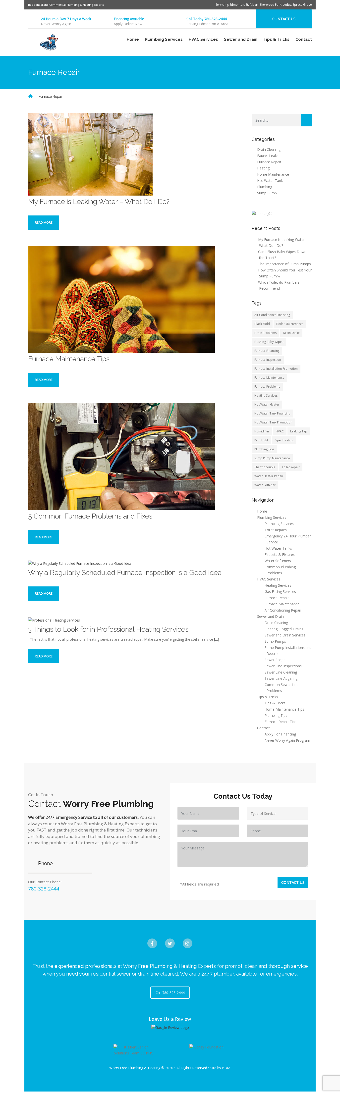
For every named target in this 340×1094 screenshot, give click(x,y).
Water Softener (265, 485)
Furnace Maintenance (269, 377)
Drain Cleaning (269, 149)
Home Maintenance (273, 174)
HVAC (280, 431)
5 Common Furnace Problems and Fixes (90, 516)
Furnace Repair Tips (280, 721)
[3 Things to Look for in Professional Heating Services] (54, 619)
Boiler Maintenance (289, 324)
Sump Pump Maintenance (272, 458)
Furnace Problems (267, 386)
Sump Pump (267, 193)
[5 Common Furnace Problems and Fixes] (121, 456)
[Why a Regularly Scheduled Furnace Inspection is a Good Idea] (79, 563)
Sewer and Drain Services (285, 635)
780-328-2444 (43, 888)
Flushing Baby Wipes (268, 342)
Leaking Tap (298, 431)
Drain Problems (265, 333)
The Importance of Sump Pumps (284, 263)
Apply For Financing (280, 734)
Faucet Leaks (268, 155)
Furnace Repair (269, 161)
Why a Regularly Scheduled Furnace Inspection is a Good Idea (125, 573)
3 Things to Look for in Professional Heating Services (108, 629)
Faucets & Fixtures (280, 554)
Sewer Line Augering (281, 678)
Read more (44, 222)
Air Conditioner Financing (272, 315)
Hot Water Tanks (278, 548)
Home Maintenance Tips (284, 709)
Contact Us (283, 18)
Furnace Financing (267, 351)
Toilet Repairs (276, 529)
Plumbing (264, 186)
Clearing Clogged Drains (284, 628)
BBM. (226, 1067)
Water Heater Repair (268, 476)
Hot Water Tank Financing (272, 413)
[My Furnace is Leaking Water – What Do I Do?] (90, 153)
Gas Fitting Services (280, 591)
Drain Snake (291, 333)
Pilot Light (261, 440)
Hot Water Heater (266, 404)
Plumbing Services (279, 523)
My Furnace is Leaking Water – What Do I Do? (99, 202)
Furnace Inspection (267, 360)
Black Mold (262, 324)
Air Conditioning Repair (283, 610)
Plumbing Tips (264, 449)
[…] (216, 639)
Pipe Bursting (284, 440)
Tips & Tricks (275, 703)
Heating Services (266, 395)
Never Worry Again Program (287, 740)
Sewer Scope (275, 659)
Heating (263, 168)
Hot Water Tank (270, 180)
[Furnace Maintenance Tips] (121, 299)
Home (133, 39)
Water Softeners (278, 560)
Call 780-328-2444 (170, 992)
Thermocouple (264, 467)
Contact (303, 39)
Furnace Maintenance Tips (69, 359)
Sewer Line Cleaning (281, 672)
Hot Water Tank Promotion (273, 422)
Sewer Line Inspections (283, 666)
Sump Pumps (275, 641)
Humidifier (261, 431)
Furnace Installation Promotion (276, 368)
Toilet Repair (291, 467)
